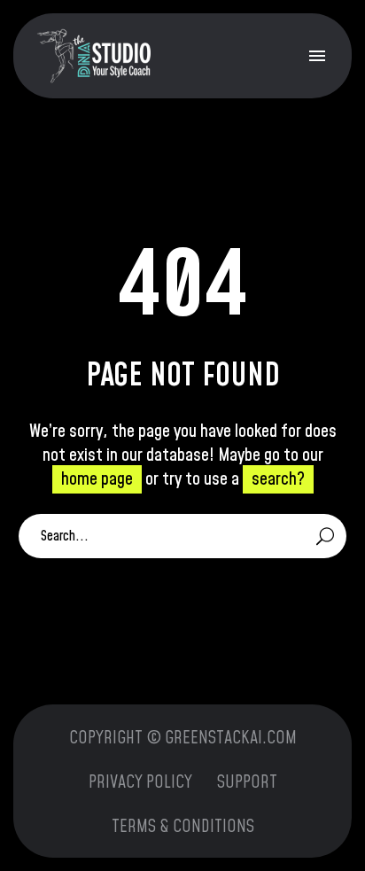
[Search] (325, 536)
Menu (317, 56)
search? (278, 479)
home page (97, 479)
